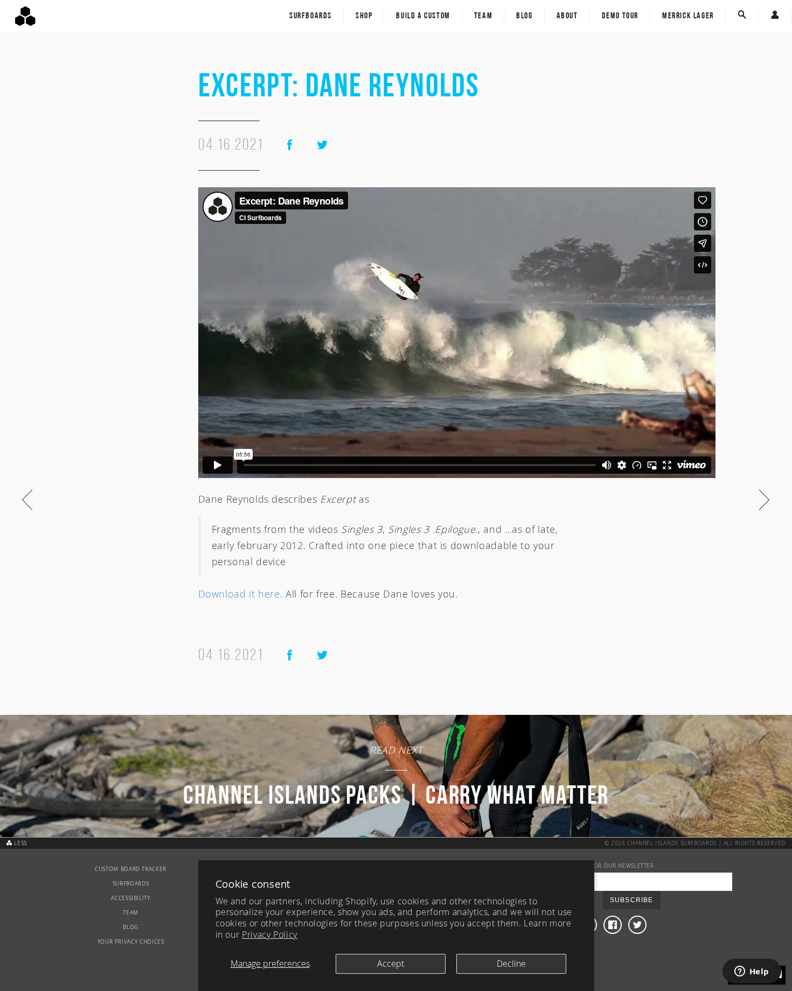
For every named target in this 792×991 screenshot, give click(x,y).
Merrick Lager (688, 16)
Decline (511, 963)
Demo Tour (620, 16)
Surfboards (310, 16)
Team (483, 16)
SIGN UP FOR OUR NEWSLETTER (610, 865)
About (567, 16)
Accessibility (130, 898)
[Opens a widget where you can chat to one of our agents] (751, 972)
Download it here (239, 593)
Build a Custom (423, 16)
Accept (390, 963)
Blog (524, 16)
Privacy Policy (269, 934)
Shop (364, 16)
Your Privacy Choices (131, 941)
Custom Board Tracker (130, 869)
